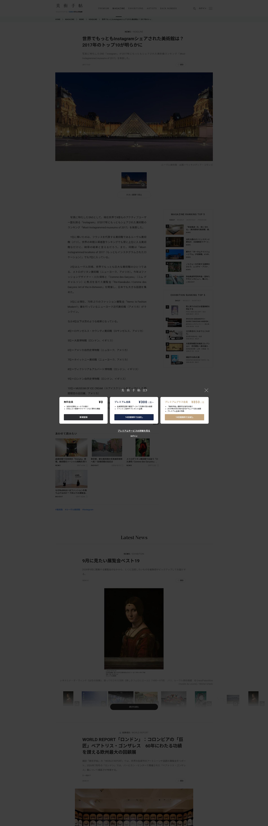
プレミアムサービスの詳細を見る (134, 431)
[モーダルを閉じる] (206, 390)
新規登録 (84, 417)
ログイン (134, 436)
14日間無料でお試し (134, 417)
